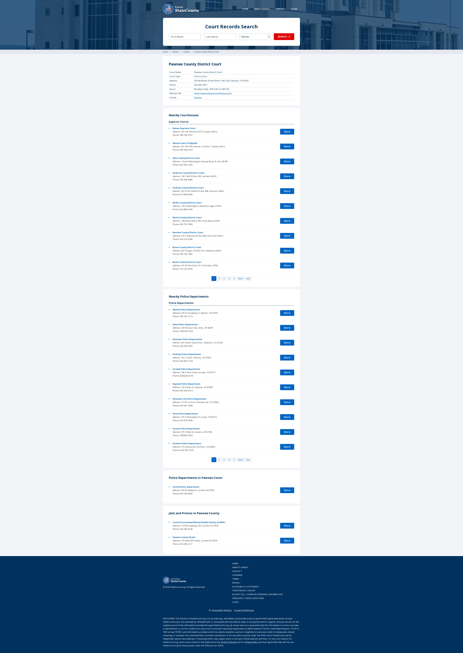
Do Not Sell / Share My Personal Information (257, 594)
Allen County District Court (186, 158)
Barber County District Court (187, 202)
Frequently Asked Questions (248, 598)
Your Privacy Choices (243, 590)
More (287, 131)
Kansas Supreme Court (184, 128)
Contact (280, 9)
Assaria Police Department (186, 428)
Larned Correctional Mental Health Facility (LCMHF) (199, 522)
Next (240, 278)
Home (245, 9)
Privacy (236, 583)
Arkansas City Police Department (189, 399)
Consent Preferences (244, 610)
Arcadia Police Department (186, 369)
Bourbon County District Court (188, 232)
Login (294, 9)
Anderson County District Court (188, 173)
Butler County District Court (187, 262)
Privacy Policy (251, 642)
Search (282, 36)
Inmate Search (262, 9)
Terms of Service (228, 642)
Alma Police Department (185, 324)
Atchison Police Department (187, 443)
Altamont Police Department (187, 339)
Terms (235, 579)
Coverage (237, 575)
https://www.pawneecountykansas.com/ (213, 93)
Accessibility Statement (245, 586)
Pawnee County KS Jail (184, 537)
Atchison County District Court (188, 187)
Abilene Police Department (186, 309)
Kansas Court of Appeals (185, 143)
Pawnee (197, 97)
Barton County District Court (187, 217)
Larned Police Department (186, 487)
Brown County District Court (187, 247)
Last (248, 278)
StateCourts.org (181, 9)
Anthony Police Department (187, 354)
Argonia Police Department (186, 384)
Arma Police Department (185, 413)
